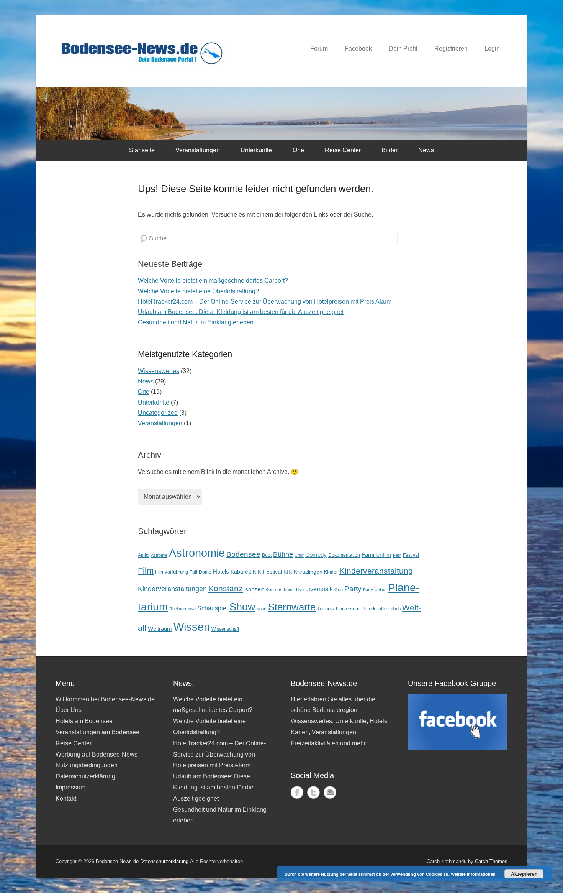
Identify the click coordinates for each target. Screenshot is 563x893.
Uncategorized (158, 412)
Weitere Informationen (473, 874)
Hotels (221, 572)
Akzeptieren (524, 873)
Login (492, 48)
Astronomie (197, 553)
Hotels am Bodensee (84, 721)
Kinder (331, 572)
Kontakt (66, 798)
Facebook (358, 48)
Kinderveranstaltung (376, 571)
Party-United (374, 589)
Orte (298, 150)
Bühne (283, 554)
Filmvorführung (171, 572)
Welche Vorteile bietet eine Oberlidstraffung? (198, 291)
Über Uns (69, 710)
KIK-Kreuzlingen (302, 572)
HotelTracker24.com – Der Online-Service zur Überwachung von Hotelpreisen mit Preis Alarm (264, 301)
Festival (411, 555)
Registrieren (451, 48)
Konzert (254, 589)
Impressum (70, 787)
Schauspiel (212, 608)
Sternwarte (292, 607)
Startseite (142, 150)
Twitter (313, 792)
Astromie (159, 555)
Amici (143, 555)
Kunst (289, 589)
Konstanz (225, 588)
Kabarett (241, 572)
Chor (299, 555)
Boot (267, 555)
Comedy (316, 555)
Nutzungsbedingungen (87, 765)
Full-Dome (200, 571)
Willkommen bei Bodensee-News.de (105, 699)
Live (300, 589)
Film (146, 571)
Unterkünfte (256, 150)
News (426, 150)
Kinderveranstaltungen (172, 589)
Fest (397, 555)
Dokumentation (344, 555)
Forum (319, 48)
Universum (348, 609)
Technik (325, 609)
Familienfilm (376, 554)
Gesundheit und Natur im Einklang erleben (196, 322)
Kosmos (273, 589)
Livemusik (319, 589)
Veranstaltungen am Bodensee (97, 732)
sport (262, 609)
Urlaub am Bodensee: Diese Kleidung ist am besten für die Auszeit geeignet (241, 312)
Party (353, 588)
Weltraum (160, 629)
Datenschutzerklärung (85, 776)
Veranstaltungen (197, 150)
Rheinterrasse (182, 609)
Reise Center (343, 150)
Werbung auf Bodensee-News (96, 754)
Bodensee (243, 554)
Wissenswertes (158, 371)
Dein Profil (403, 48)
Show (242, 607)
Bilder (389, 150)
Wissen (191, 626)
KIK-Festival (267, 572)
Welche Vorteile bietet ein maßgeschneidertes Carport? (213, 280)
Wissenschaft (225, 629)
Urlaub (394, 609)
